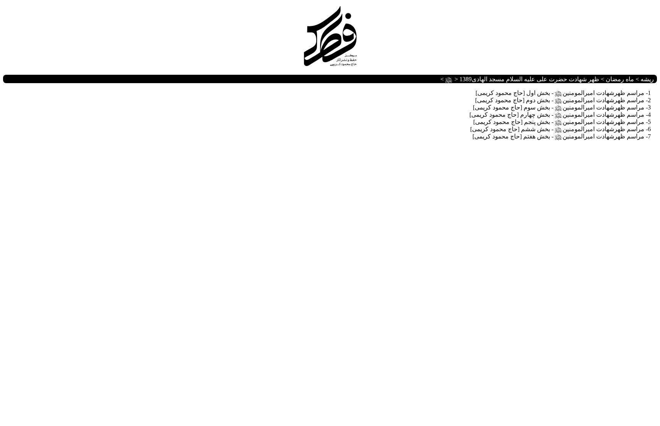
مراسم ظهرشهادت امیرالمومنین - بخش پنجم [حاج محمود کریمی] (558, 122)
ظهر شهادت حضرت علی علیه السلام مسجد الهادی (522, 79)
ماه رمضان (620, 79)
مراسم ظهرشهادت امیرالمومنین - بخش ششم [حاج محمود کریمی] (557, 129)
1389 (465, 79)
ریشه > (644, 79)
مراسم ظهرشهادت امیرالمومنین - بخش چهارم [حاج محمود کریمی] (556, 114)
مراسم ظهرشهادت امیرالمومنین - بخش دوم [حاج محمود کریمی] (559, 100)
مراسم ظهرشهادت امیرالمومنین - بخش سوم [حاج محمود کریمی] (558, 107)
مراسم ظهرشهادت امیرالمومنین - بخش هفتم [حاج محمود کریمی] (558, 136)
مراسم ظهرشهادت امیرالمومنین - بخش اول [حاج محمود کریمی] (560, 93)
